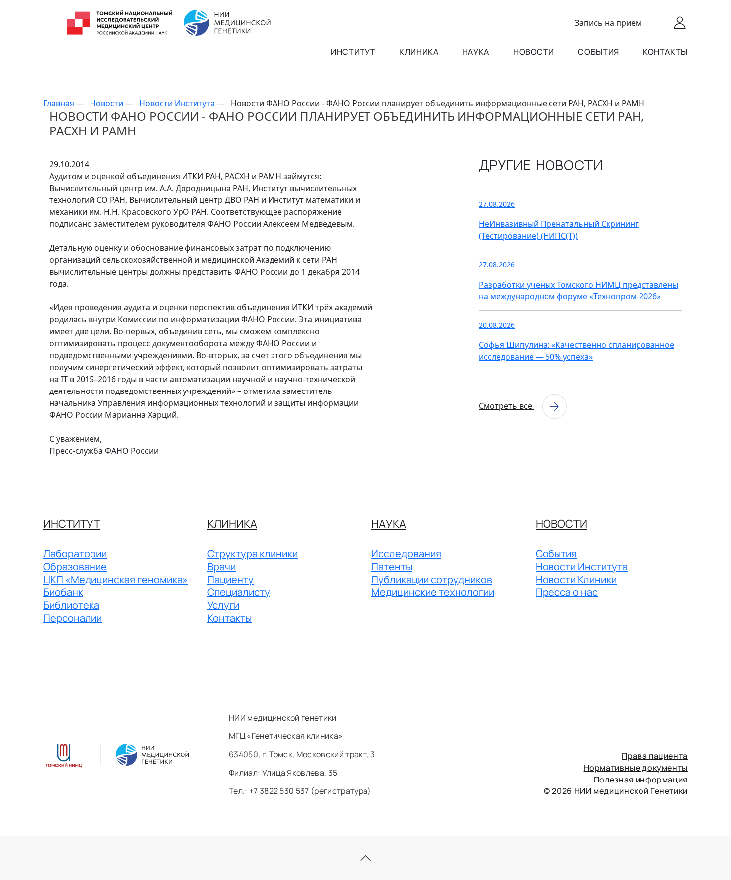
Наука (475, 51)
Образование (75, 566)
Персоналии (72, 618)
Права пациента (655, 755)
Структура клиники (252, 553)
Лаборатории (75, 553)
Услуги (223, 605)
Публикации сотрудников (431, 579)
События (598, 51)
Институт (353, 51)
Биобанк (63, 592)
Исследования (406, 553)
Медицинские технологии (432, 592)
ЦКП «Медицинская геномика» (115, 579)
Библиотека (71, 605)
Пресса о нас (567, 592)
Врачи (221, 566)
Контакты (665, 51)
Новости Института (582, 566)
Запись (608, 22)
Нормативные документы (636, 767)
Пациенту (230, 579)
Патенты (391, 566)
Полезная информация (641, 779)
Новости (533, 51)
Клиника (418, 51)
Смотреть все (506, 405)
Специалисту (238, 592)
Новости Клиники (576, 579)
